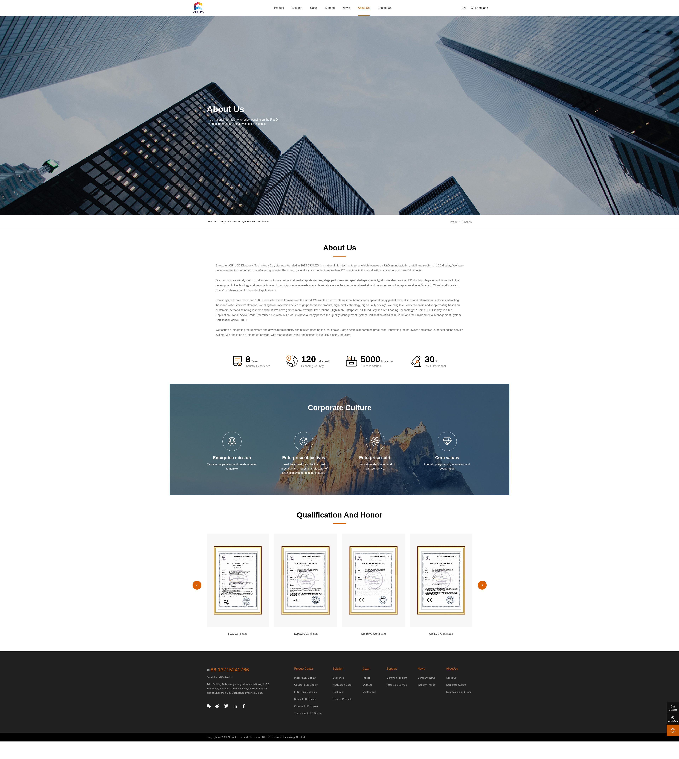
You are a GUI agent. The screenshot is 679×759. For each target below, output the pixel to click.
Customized (369, 691)
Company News (426, 677)
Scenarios (338, 677)
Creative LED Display (306, 706)
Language (481, 7)
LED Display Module (305, 691)
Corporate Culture (230, 221)
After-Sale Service (397, 684)
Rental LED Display (305, 699)
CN (464, 7)
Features (338, 691)
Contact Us (384, 7)
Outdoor (367, 684)
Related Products (342, 699)
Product (279, 7)
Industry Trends (426, 684)
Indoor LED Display (305, 677)
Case (313, 7)
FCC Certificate (441, 633)
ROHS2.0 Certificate (238, 633)
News (346, 7)
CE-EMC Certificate (305, 633)
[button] (482, 585)
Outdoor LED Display (306, 684)
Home (453, 221)
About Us (364, 7)
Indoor (366, 677)
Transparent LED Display (308, 713)
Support (330, 7)
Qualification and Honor (255, 221)
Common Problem (397, 677)
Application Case (342, 684)
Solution (297, 7)
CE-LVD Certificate (373, 633)
